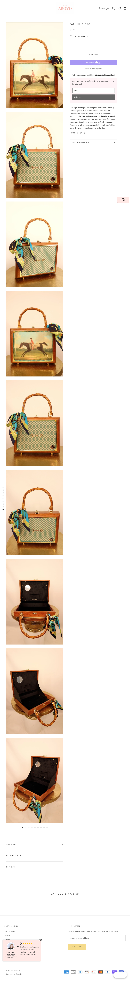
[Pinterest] (84, 133)
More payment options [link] (93, 68)
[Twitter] (81, 133)
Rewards (102, 8)
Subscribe (77, 947)
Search (7, 935)
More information (81, 142)
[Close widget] (40, 939)
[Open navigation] (5, 8)
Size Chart (12, 844)
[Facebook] (77, 133)
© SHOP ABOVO (13, 971)
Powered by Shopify (14, 974)
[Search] (113, 8)
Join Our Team (9, 931)
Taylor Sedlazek (11, 954)
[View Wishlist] (119, 8)
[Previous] (17, 827)
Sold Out (93, 54)
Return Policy (13, 856)
